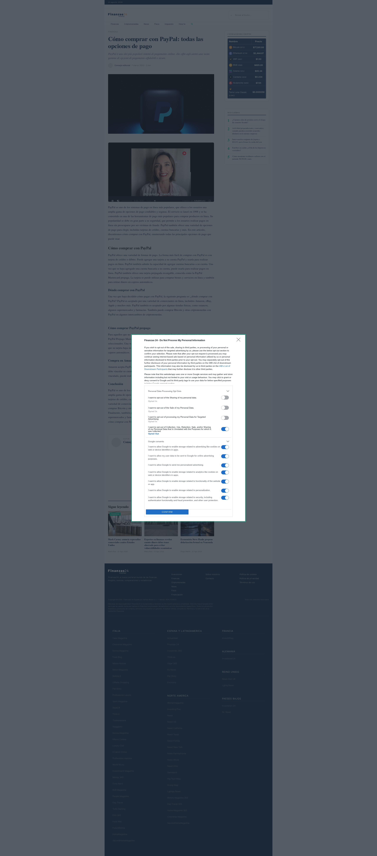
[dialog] (188, 428)
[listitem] (188, 391)
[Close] (239, 340)
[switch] (225, 398)
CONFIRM (167, 512)
